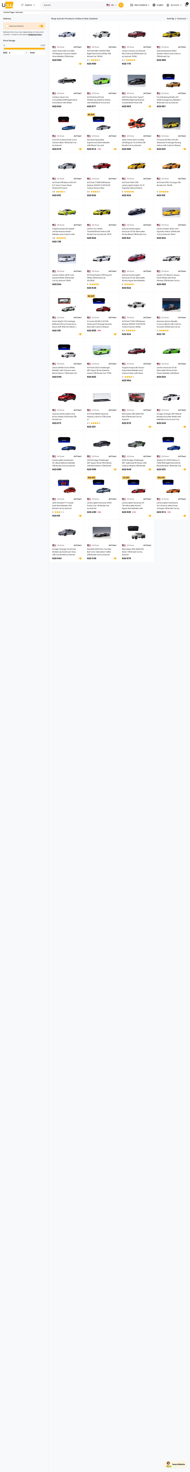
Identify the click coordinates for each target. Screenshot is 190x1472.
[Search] (121, 5)
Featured (181, 18)
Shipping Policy (35, 34)
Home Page (8, 12)
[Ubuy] (7, 5)
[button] (140, 5)
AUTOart (78, 47)
